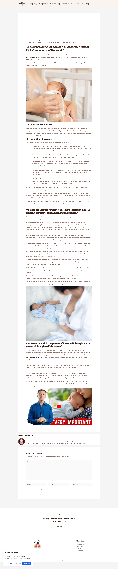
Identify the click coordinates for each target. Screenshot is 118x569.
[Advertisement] (59, 29)
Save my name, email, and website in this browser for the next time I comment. (52, 489)
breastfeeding (45, 383)
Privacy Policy (80, 544)
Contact (80, 548)
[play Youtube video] (59, 406)
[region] (18, 558)
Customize (9, 563)
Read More (12, 559)
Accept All (27, 563)
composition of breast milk (34, 57)
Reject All (18, 563)
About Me (80, 550)
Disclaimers (80, 546)
